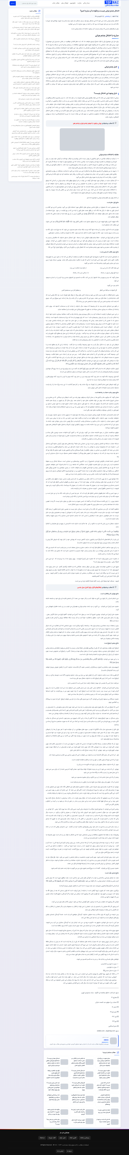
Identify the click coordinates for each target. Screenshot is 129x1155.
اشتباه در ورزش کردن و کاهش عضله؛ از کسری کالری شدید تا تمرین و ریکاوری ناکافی (26, 109)
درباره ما (69, 1151)
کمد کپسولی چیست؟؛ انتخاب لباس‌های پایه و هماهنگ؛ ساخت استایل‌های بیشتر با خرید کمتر (25, 66)
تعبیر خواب (62, 1138)
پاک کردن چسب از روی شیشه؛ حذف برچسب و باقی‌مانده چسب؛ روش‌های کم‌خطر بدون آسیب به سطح (25, 34)
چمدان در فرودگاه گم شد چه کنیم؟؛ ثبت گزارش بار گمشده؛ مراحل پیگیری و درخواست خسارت (26, 121)
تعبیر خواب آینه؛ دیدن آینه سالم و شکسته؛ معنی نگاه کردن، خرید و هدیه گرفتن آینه (26, 89)
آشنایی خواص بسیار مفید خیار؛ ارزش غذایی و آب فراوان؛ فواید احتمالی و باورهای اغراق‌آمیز (25, 55)
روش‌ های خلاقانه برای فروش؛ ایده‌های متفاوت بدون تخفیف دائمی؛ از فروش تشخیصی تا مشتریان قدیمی (26, 83)
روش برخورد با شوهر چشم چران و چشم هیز (87, 123)
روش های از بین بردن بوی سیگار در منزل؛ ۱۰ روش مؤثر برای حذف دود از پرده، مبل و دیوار (25, 23)
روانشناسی (107, 16)
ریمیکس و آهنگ (84, 1138)
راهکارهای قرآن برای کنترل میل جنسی (89, 587)
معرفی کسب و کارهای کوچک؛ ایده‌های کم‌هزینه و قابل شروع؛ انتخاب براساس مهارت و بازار (26, 77)
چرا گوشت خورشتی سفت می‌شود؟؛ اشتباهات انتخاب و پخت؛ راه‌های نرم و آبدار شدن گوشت (26, 94)
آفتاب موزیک (52, 1138)
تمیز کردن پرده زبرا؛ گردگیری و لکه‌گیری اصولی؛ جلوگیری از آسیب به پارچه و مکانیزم (25, 60)
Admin (106, 1040)
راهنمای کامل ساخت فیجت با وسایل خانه (28, 99)
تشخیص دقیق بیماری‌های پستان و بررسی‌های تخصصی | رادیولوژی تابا (25, 72)
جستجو (13, 3)
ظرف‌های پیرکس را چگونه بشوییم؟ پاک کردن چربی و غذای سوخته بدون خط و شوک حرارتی (26, 17)
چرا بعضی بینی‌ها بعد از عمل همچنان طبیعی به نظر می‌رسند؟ (26, 40)
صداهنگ (42, 1138)
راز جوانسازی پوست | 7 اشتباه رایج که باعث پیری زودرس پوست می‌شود (25, 177)
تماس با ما (60, 1151)
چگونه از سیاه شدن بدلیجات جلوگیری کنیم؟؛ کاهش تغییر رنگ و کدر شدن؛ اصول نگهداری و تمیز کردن (25, 166)
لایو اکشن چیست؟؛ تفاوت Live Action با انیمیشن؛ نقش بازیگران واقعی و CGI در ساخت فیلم (25, 143)
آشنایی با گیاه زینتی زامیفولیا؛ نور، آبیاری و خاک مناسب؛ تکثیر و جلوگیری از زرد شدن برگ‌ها (25, 160)
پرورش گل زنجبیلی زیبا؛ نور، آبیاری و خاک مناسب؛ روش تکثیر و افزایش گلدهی (26, 154)
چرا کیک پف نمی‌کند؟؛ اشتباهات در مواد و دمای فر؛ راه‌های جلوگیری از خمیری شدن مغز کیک (26, 115)
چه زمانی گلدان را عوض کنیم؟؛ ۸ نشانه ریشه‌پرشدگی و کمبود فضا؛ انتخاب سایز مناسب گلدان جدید (25, 28)
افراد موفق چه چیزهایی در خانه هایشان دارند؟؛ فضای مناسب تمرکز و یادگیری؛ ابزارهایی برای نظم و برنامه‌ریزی (25, 132)
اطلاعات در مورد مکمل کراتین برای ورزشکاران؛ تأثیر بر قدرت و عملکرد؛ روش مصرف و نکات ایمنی (26, 104)
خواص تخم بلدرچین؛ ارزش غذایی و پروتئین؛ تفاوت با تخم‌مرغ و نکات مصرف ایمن (26, 49)
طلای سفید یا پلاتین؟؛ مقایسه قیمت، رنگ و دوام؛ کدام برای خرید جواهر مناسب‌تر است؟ (25, 171)
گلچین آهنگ (73, 1138)
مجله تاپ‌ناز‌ (112, 3)
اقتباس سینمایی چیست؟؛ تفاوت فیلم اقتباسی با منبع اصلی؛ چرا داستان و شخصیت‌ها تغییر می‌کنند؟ (26, 149)
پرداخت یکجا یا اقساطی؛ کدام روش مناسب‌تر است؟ (26, 44)
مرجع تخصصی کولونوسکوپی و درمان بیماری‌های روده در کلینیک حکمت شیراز (25, 126)
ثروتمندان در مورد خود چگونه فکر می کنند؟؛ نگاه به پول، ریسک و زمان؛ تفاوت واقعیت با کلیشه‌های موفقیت (25, 138)
